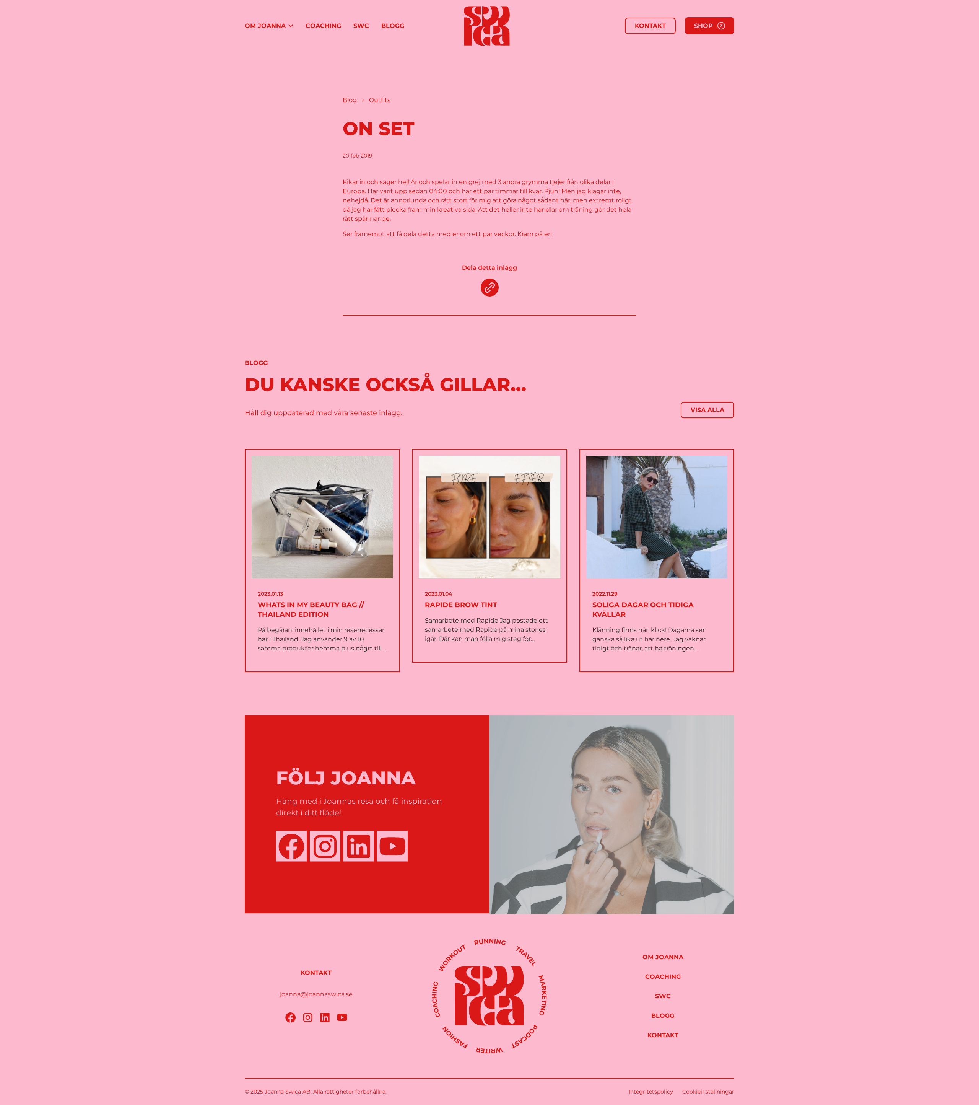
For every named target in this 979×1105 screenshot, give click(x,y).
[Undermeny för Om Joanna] (290, 26)
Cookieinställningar (708, 1091)
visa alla (707, 410)
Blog (350, 100)
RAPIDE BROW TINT (461, 605)
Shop (703, 25)
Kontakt (650, 25)
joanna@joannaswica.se (316, 994)
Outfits (379, 100)
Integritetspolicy (651, 1091)
